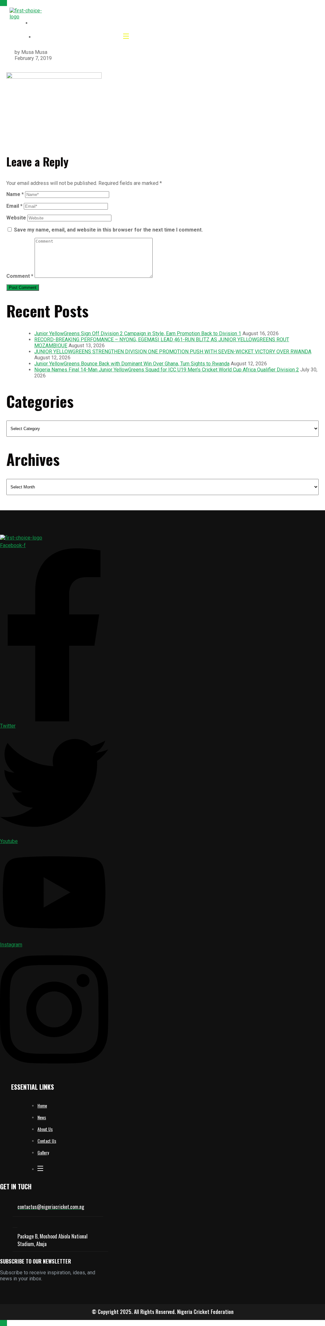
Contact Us (46, 1140)
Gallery (43, 1152)
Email (14, 206)
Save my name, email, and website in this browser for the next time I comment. (108, 230)
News (41, 1117)
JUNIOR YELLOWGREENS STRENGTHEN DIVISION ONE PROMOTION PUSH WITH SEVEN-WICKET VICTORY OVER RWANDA (172, 352)
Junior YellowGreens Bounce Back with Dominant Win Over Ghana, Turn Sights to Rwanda (131, 364)
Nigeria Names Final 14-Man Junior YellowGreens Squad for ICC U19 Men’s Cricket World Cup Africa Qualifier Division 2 (166, 370)
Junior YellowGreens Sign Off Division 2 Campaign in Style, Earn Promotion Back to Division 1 (137, 333)
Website (16, 218)
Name (15, 194)
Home (42, 1105)
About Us (45, 1129)
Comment (19, 276)
